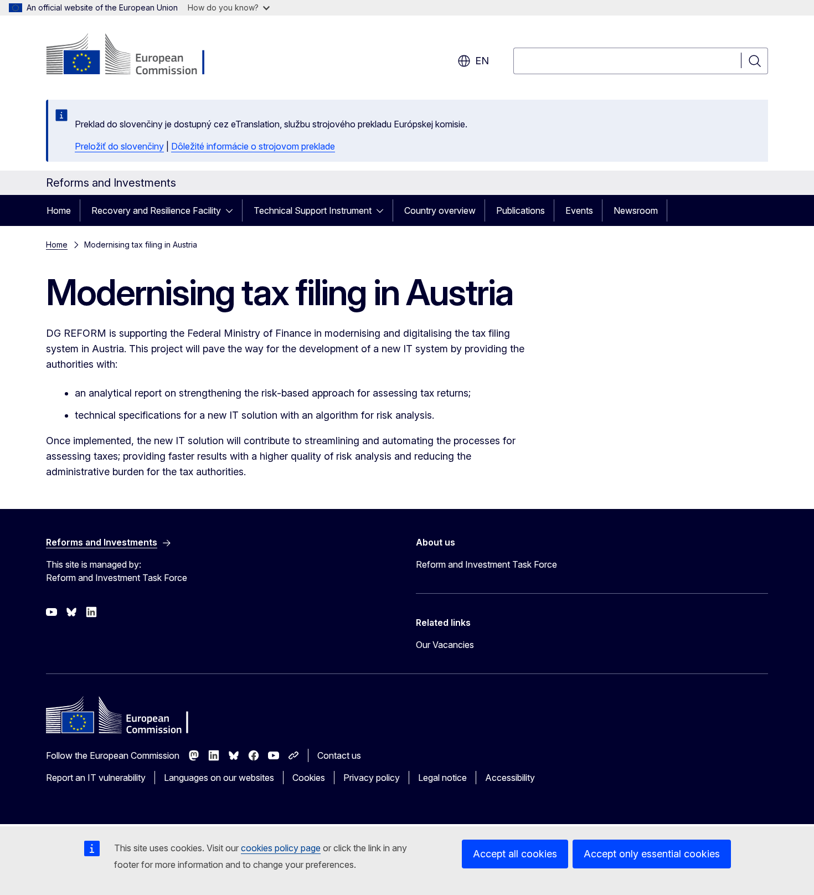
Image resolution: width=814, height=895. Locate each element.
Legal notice (442, 777)
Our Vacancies (445, 644)
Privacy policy (371, 777)
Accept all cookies (515, 854)
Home (59, 210)
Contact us (339, 755)
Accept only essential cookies (652, 854)
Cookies (308, 777)
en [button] (482, 60)
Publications (520, 210)
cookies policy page (281, 847)
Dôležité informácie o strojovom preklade (253, 146)
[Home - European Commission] (135, 55)
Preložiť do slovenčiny (119, 146)
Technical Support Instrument (313, 210)
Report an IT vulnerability (96, 777)
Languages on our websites (219, 777)
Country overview (440, 210)
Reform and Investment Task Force (486, 564)
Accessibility (510, 777)
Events (579, 210)
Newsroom (636, 210)
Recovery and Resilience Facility (156, 210)
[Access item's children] (232, 210)
